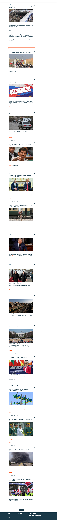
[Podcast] (40, 515)
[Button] (11, 46)
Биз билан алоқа (10, 516)
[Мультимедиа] (55, 1)
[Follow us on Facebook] (32, 515)
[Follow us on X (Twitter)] (37, 515)
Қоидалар (9, 517)
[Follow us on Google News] (38, 515)
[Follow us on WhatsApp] (35, 515)
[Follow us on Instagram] (33, 515)
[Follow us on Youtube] (29, 515)
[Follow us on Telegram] (30, 515)
